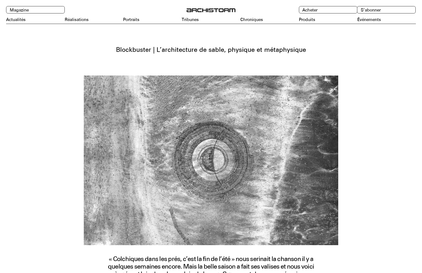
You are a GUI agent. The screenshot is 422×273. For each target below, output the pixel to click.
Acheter (309, 10)
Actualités (16, 19)
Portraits (131, 19)
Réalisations (77, 19)
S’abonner (371, 10)
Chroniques (251, 19)
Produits (307, 19)
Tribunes (190, 19)
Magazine (19, 10)
